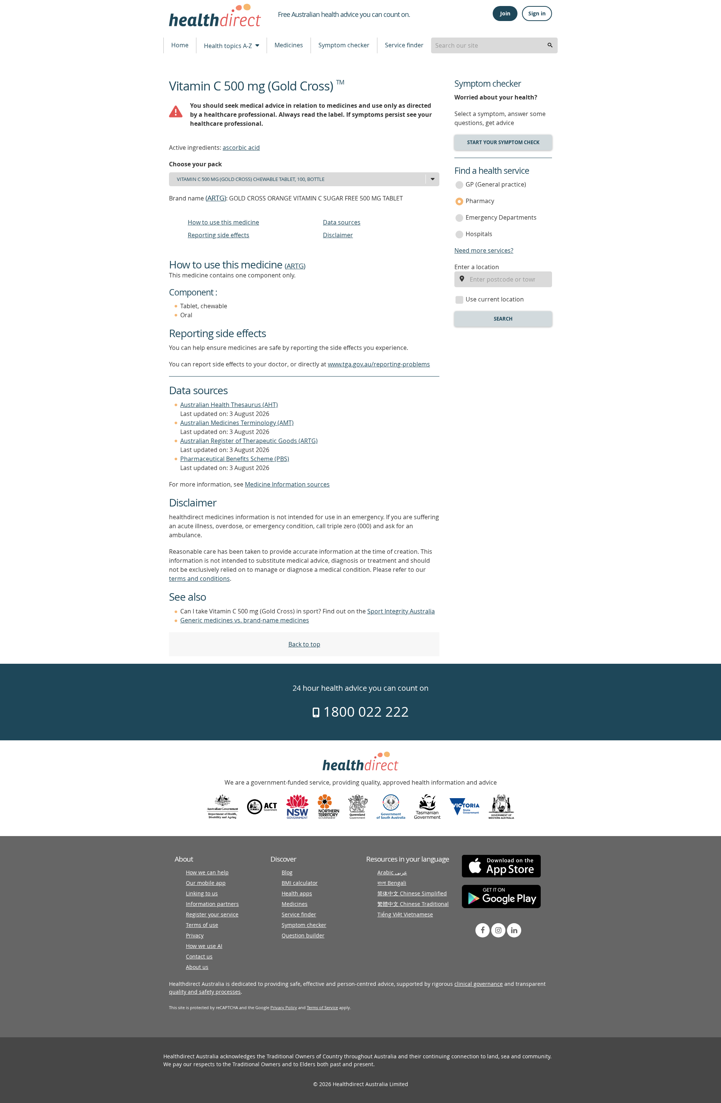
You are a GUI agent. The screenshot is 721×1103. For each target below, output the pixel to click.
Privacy (195, 935)
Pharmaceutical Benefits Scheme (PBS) (234, 459)
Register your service (212, 914)
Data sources (341, 222)
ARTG (215, 198)
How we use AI (204, 945)
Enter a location (476, 267)
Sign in (537, 13)
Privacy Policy (283, 1007)
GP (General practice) (496, 184)
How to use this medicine (223, 222)
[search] (550, 45)
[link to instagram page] (498, 930)
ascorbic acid (241, 147)
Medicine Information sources (287, 484)
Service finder (404, 45)
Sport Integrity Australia (401, 611)
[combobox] (494, 45)
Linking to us (202, 893)
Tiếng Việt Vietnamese (405, 914)
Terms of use (202, 924)
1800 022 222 (364, 711)
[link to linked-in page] (514, 930)
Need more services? (483, 250)
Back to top (304, 644)
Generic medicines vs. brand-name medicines (244, 620)
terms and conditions (199, 578)
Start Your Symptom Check (503, 142)
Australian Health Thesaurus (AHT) (229, 405)
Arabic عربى (392, 872)
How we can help (207, 872)
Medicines (289, 45)
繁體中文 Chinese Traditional (413, 903)
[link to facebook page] (482, 930)
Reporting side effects (218, 235)
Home (180, 45)
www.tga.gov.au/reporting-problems (379, 364)
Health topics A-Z (228, 46)
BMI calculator (300, 882)
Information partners (212, 903)
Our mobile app (206, 882)
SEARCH (503, 318)
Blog (287, 872)
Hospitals (479, 234)
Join (505, 13)
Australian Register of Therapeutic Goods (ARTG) (249, 441)
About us (197, 966)
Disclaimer (338, 235)
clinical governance (478, 983)
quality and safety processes (205, 991)
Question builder (303, 935)
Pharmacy (480, 201)
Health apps (297, 893)
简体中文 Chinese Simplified (412, 893)
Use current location (495, 299)
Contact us (199, 956)
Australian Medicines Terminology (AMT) (237, 423)
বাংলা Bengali (391, 882)
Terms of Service (322, 1007)
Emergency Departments (501, 217)
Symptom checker (344, 45)
